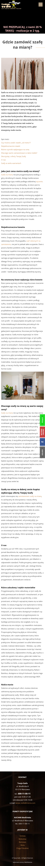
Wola (23, 845)
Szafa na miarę (7, 174)
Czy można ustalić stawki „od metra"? (16, 142)
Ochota (22, 836)
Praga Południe (22, 848)
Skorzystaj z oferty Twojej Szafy (13, 156)
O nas (3, 160)
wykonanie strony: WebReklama (22, 862)
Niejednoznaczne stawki (10, 146)
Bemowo (22, 842)
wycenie (39, 181)
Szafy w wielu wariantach (11, 163)
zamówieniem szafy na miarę (29, 496)
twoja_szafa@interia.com (25, 803)
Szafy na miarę (7, 413)
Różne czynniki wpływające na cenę (15, 149)
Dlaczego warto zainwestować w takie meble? (19, 153)
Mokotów (22, 839)
